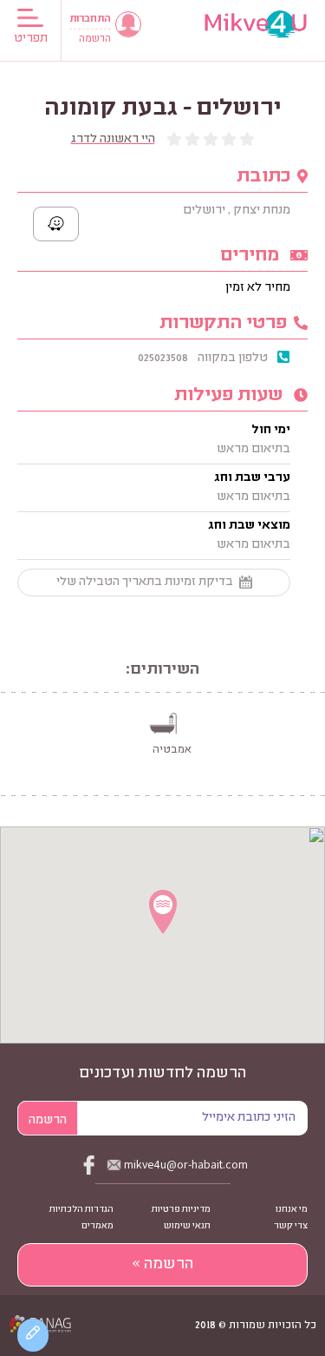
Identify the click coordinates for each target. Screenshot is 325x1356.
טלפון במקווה (233, 358)
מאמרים (97, 1226)
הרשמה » (162, 1265)
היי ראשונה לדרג (113, 140)
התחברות (90, 19)
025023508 (163, 358)
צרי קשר (291, 1226)
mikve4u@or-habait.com (186, 1164)
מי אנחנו (292, 1210)
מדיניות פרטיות (181, 1210)
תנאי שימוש (187, 1226)
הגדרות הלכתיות (81, 1210)
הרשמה (95, 39)
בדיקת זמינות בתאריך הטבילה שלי (144, 582)
